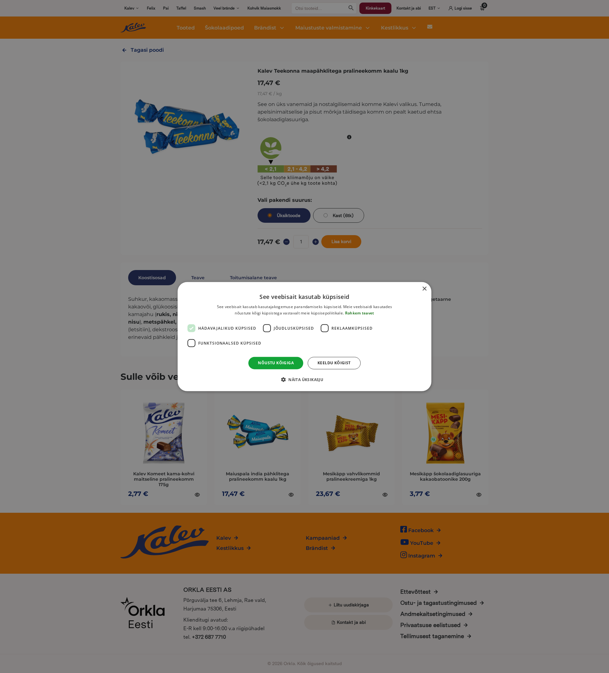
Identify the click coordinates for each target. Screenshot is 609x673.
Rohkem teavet (359, 313)
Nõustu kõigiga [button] (276, 363)
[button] (304, 379)
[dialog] (304, 336)
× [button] (424, 288)
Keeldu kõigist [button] (334, 363)
